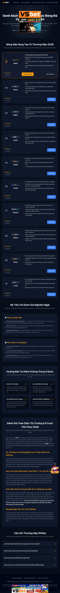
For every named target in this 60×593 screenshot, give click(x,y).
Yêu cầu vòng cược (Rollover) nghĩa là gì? (17, 558)
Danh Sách (16, 2)
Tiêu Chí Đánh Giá (25, 2)
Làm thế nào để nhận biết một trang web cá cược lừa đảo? (22, 544)
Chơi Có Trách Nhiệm (43, 578)
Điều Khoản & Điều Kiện (29, 578)
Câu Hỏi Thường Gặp (52, 2)
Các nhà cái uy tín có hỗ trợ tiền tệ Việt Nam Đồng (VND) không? (24, 565)
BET (5, 2)
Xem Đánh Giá (50, 74)
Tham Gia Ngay (27, 74)
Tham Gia (51, 99)
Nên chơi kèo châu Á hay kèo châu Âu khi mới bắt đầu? (21, 551)
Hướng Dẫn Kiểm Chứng (38, 2)
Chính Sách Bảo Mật (17, 578)
